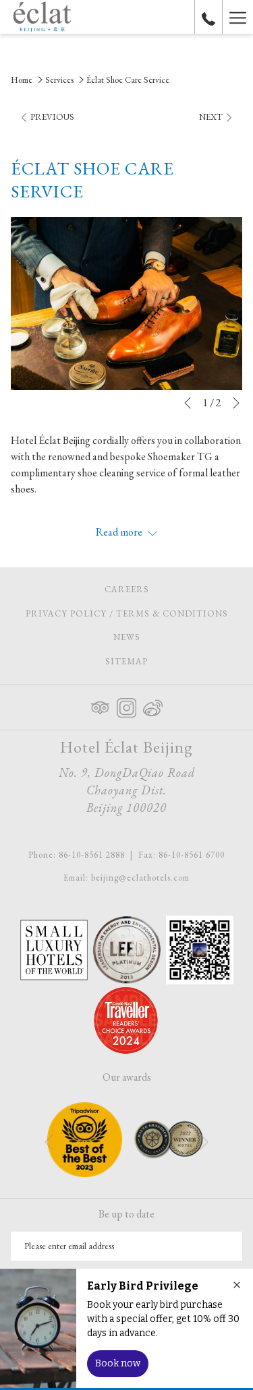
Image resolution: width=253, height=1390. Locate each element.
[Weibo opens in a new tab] (153, 705)
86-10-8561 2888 (92, 854)
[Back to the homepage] (42, 17)
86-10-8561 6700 (192, 854)
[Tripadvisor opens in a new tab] (100, 705)
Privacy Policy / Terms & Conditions (127, 613)
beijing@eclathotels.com (140, 877)
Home (21, 80)
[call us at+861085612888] (208, 17)
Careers (142, 591)
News (126, 637)
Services (59, 80)
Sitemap (126, 661)
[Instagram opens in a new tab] (126, 705)
